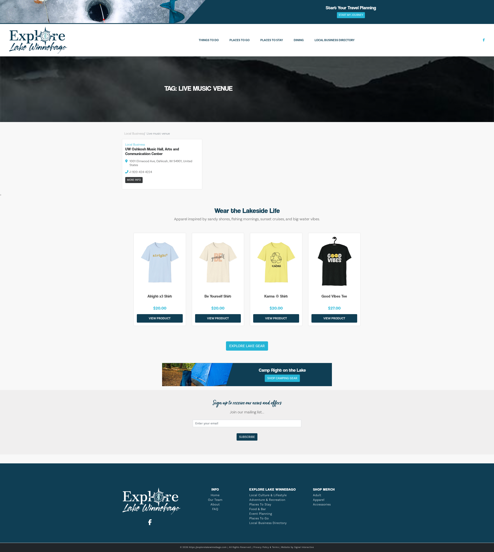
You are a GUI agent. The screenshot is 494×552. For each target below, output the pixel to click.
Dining (299, 40)
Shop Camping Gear (282, 378)
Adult (317, 495)
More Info (134, 180)
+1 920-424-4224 (140, 172)
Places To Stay (271, 40)
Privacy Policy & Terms (266, 547)
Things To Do (209, 40)
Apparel (319, 500)
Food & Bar (257, 509)
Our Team (215, 500)
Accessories (322, 504)
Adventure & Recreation (267, 500)
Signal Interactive (304, 547)
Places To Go (239, 40)
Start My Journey (351, 15)
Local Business (134, 134)
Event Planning (260, 514)
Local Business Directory (334, 40)
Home (215, 495)
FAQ (215, 509)
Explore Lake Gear (247, 345)
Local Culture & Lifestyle (268, 495)
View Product (160, 318)
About (215, 504)
